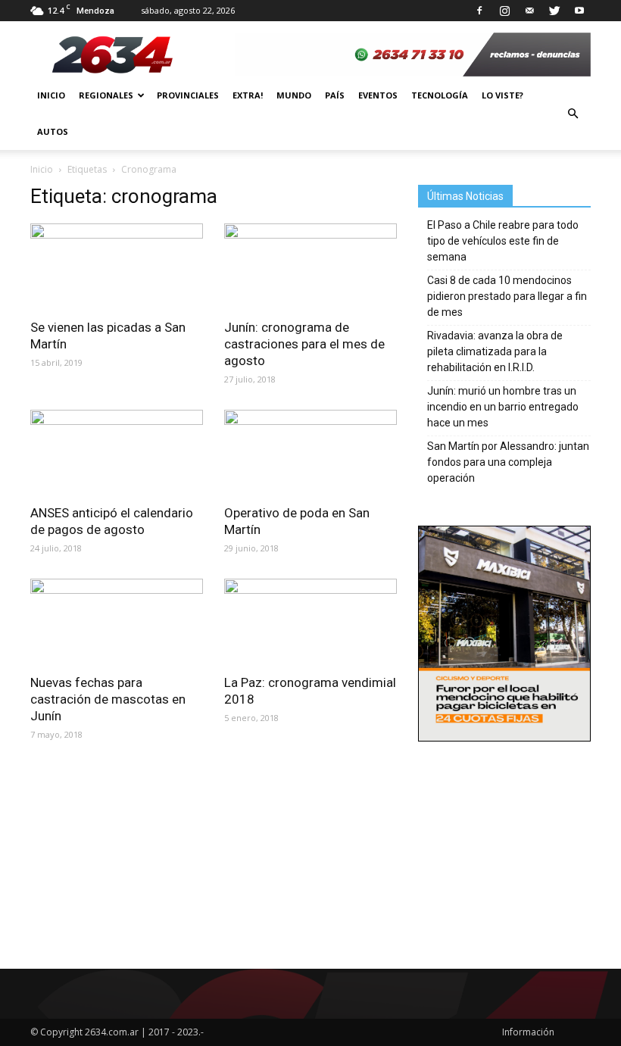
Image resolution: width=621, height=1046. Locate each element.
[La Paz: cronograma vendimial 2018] (310, 621)
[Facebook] (479, 10)
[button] (572, 113)
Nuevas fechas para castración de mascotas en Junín (108, 699)
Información (528, 1032)
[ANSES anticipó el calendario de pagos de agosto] (116, 452)
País (335, 95)
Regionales (106, 95)
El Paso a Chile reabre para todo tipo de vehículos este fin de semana (503, 241)
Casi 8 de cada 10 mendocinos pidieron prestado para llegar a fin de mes (507, 296)
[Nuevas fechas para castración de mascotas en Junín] (116, 621)
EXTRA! (247, 95)
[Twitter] (554, 10)
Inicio (51, 95)
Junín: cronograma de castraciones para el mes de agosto (304, 344)
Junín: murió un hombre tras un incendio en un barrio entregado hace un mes (503, 407)
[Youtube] (579, 10)
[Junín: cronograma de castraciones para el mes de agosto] (310, 266)
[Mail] (529, 10)
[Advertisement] (504, 834)
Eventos (378, 95)
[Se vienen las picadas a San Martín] (116, 266)
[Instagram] (504, 10)
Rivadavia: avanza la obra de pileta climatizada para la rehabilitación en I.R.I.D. (495, 351)
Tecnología (439, 95)
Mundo (293, 95)
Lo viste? (502, 95)
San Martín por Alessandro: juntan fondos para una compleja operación (508, 462)
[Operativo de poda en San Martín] (310, 452)
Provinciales (188, 95)
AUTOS (52, 131)
